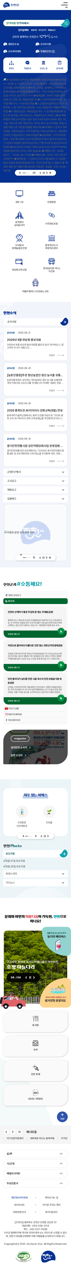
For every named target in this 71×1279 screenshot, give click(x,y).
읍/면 (9, 1153)
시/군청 (11, 1163)
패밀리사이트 (13, 1173)
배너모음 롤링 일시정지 (19, 1132)
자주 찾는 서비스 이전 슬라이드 (41, 836)
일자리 (34, 30)
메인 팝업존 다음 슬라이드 (47, 172)
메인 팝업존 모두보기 (50, 172)
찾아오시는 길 (51, 1197)
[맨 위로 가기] (62, 1116)
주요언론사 (12, 1183)
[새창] (24, 1257)
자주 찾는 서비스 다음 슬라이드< (48, 836)
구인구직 (43, 30)
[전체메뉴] (64, 5)
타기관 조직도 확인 (52, 1204)
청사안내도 (19, 1204)
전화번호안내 (19, 1212)
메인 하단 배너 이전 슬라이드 (26, 977)
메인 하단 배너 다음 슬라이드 (34, 978)
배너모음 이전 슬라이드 (6, 1132)
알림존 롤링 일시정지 (43, 557)
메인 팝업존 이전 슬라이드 (40, 172)
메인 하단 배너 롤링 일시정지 (30, 977)
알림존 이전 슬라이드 (40, 557)
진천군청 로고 (11, 5)
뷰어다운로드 (51, 1212)
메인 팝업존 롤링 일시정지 (43, 172)
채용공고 (52, 30)
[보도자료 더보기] (63, 853)
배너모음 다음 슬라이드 (13, 1132)
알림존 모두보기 (50, 557)
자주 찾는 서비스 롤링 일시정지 (44, 836)
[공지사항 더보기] (64, 322)
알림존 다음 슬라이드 (46, 557)
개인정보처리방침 (19, 1197)
